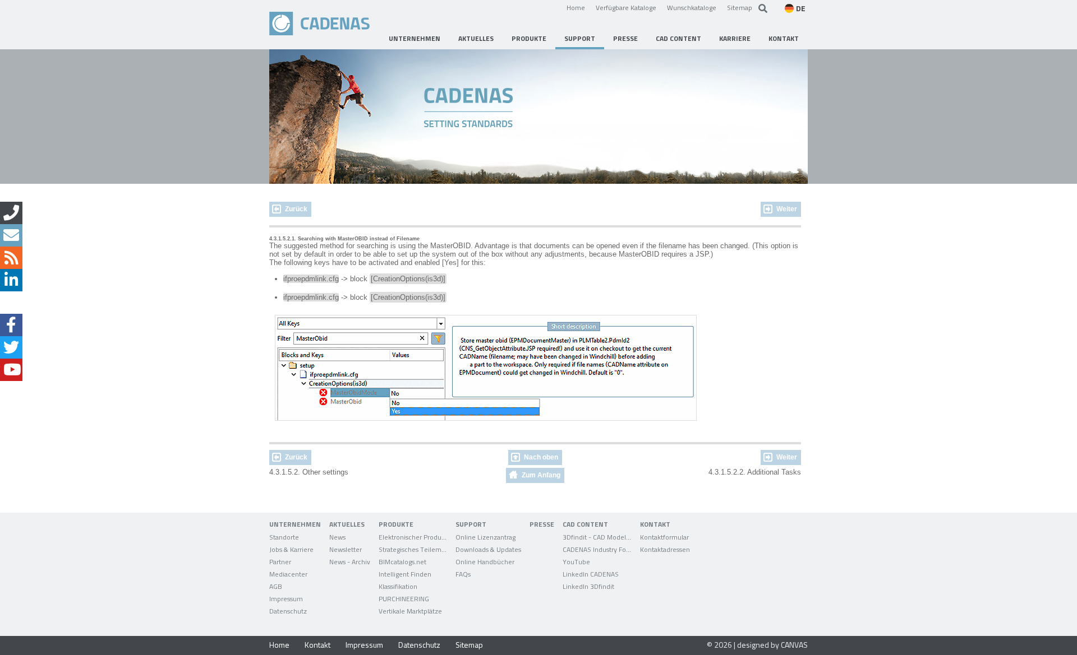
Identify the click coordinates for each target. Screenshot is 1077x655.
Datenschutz (419, 644)
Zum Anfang (541, 475)
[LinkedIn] (11, 280)
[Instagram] (11, 302)
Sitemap (739, 7)
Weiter (786, 209)
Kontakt (317, 644)
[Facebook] (11, 325)
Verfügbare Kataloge (626, 7)
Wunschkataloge (691, 7)
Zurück (296, 209)
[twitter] (11, 347)
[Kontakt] (11, 213)
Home (576, 7)
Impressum (364, 644)
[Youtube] (11, 370)
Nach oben (541, 457)
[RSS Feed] (11, 258)
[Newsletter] (11, 235)
